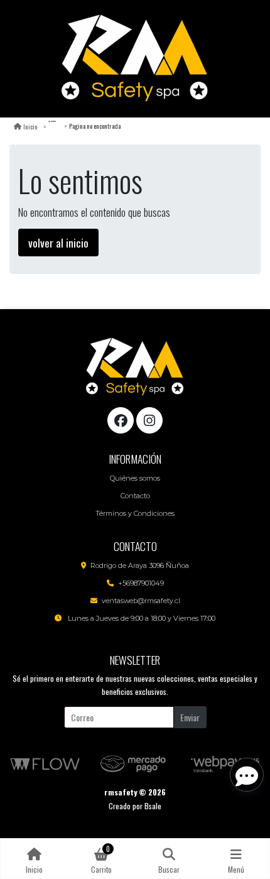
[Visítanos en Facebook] (120, 420)
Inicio (30, 126)
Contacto (135, 495)
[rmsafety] (135, 58)
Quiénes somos (135, 478)
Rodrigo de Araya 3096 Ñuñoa (139, 565)
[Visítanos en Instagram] (149, 420)
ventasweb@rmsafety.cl (141, 600)
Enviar (190, 717)
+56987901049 (141, 583)
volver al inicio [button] (58, 242)
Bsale (152, 806)
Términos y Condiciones (135, 513)
